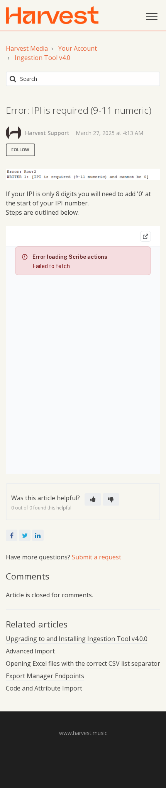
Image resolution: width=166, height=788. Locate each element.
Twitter (24, 535)
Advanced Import (30, 651)
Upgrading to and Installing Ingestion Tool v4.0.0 (76, 638)
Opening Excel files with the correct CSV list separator (83, 663)
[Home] (52, 15)
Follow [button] (20, 149)
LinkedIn (38, 535)
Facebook (11, 535)
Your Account (77, 48)
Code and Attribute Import (44, 688)
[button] (151, 15)
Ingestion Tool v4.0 (42, 57)
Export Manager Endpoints (45, 676)
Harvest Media (27, 48)
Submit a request (96, 557)
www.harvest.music (83, 733)
